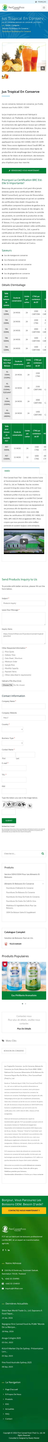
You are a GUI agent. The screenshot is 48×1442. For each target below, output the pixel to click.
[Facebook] (3, 1250)
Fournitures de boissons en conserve (16, 31)
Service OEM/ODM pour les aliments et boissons (22, 875)
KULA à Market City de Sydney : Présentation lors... (22, 1350)
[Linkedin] (9, 1250)
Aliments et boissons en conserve (15, 28)
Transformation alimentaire (13, 1174)
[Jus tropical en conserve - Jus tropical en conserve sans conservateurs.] (43, 68)
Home (7, 25)
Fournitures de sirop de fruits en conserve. (23, 897)
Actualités (9, 1409)
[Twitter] (6, 1250)
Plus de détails (24, 1028)
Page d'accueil (11, 1389)
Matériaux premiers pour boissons (15, 1171)
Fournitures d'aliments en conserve (19, 888)
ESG (7, 1404)
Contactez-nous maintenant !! (24, 1211)
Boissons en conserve (11, 1168)
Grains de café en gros (30, 1168)
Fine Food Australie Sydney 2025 (17, 1362)
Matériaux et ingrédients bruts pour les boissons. (21, 907)
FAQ (7, 1414)
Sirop (21, 1168)
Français (42, 2)
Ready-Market (34, 1438)
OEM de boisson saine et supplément (21, 912)
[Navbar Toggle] (44, 8)
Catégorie (15, 25)
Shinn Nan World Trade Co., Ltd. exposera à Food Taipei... (22, 1312)
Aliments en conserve (34, 1165)
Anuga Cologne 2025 (11, 1338)
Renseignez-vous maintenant (25, 170)
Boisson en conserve (14, 1051)
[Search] (42, 853)
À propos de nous (13, 1394)
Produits (9, 1399)
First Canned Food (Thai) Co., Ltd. (30, 1433)
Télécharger (15, 944)
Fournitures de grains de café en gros (21, 901)
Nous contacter (38, 1174)
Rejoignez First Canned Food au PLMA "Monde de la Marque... (23, 1325)
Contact (8, 1419)
